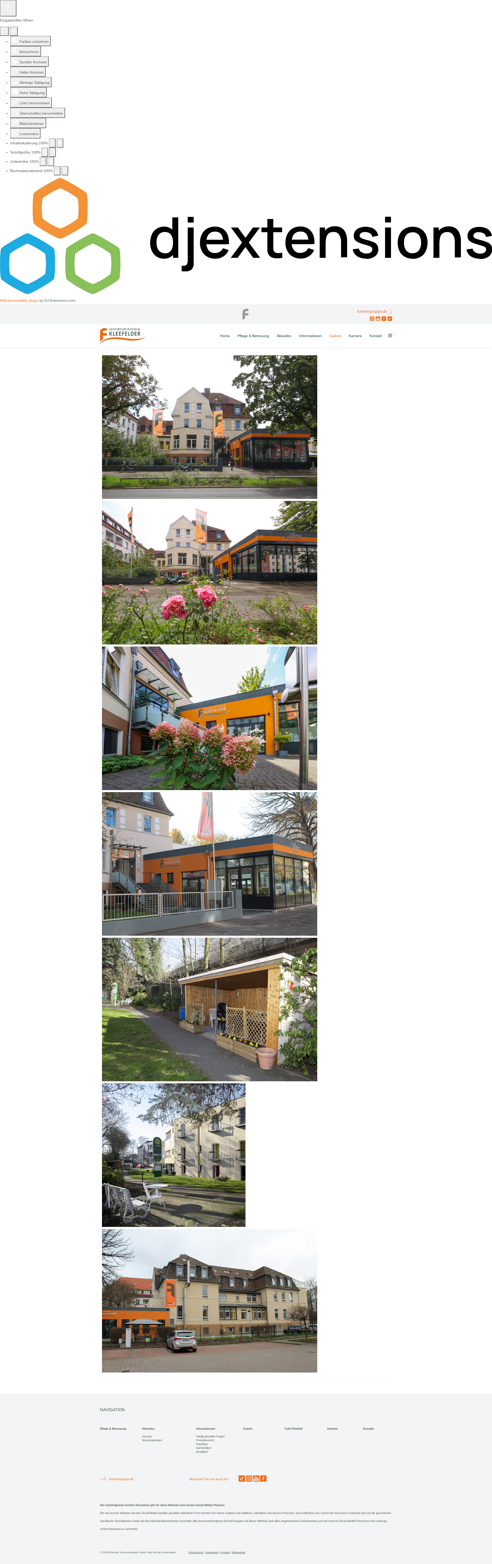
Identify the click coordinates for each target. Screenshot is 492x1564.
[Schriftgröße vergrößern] (52, 152)
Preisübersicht (205, 1440)
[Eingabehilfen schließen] (14, 31)
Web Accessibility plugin (19, 300)
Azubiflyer (202, 1451)
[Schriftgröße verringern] (45, 152)
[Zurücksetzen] (4, 31)
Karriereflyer (203, 1447)
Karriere (355, 336)
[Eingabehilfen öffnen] (8, 8)
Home (225, 336)
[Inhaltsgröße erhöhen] (60, 143)
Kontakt (376, 336)
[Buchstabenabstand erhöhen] (64, 170)
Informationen (310, 336)
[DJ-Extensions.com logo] (246, 293)
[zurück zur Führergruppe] (246, 313)
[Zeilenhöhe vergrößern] (50, 161)
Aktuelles (284, 336)
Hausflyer (202, 1444)
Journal (146, 1436)
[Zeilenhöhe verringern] (43, 161)
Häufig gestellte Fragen (210, 1436)
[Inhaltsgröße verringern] (52, 143)
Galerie (335, 336)
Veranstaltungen (152, 1440)
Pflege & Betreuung (253, 336)
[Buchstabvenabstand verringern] (57, 170)
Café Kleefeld (294, 1428)
